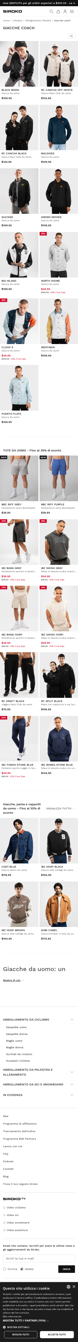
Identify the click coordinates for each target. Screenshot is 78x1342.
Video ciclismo (16, 1207)
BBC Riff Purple (52, 504)
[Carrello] (58, 11)
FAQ (5, 1153)
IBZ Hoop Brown (13, 930)
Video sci (13, 1215)
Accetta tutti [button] (57, 1334)
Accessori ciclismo (18, 1060)
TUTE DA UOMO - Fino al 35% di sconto (32, 450)
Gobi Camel (49, 930)
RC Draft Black (13, 701)
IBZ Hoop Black (52, 866)
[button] (39, 1320)
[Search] (51, 11)
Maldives (47, 153)
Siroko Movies (51, 217)
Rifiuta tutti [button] (20, 1334)
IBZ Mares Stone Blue (57, 764)
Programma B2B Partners (19, 1138)
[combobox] (68, 1287)
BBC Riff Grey (11, 504)
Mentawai (48, 347)
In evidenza (13, 1095)
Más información (12, 1316)
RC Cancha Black (14, 153)
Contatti (8, 1168)
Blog (6, 1176)
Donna (12, 1269)
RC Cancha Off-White (57, 89)
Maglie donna (14, 1047)
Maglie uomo (14, 1040)
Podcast (8, 1161)
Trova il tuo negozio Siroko (20, 1183)
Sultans (7, 217)
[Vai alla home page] (12, 11)
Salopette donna (16, 1033)
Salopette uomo (16, 1027)
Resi (5, 1116)
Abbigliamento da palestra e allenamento (28, 1072)
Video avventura (17, 1230)
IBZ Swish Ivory (52, 634)
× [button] (73, 1286)
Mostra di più (11, 980)
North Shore (50, 280)
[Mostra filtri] (71, 36)
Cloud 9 (7, 347)
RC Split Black (51, 701)
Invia (66, 1269)
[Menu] (72, 11)
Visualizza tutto (58, 808)
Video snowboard (18, 1222)
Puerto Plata (11, 413)
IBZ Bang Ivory (12, 634)
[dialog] (39, 1312)
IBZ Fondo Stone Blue (18, 764)
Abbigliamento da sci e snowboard (33, 1084)
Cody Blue (9, 866)
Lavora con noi (12, 1146)
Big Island (9, 280)
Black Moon (10, 89)
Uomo (29, 1269)
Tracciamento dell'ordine (19, 1131)
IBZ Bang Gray (11, 568)
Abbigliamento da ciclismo (26, 1019)
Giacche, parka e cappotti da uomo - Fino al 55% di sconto (22, 808)
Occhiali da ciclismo (19, 1054)
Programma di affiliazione (20, 1123)
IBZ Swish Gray (51, 568)
